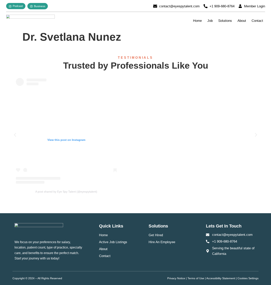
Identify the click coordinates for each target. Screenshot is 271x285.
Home (197, 21)
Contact (257, 21)
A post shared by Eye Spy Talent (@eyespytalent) (66, 191)
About (241, 21)
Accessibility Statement (220, 278)
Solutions (225, 21)
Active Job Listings (113, 242)
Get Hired (156, 235)
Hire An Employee (162, 242)
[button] (14, 134)
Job (210, 21)
